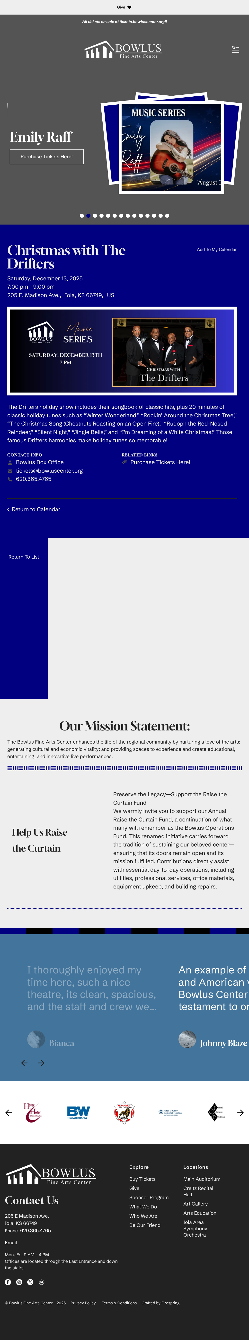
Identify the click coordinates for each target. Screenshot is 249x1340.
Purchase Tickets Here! (160, 462)
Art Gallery (195, 1204)
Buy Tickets (142, 1179)
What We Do (143, 1207)
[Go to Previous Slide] (24, 1062)
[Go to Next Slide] (41, 1062)
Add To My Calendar (217, 249)
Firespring (170, 1303)
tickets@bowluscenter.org (49, 470)
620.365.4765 (33, 479)
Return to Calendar (36, 509)
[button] (236, 50)
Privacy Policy (83, 1303)
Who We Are (143, 1216)
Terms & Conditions (119, 1303)
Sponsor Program (149, 1198)
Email (11, 1243)
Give (121, 7)
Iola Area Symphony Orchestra (195, 1228)
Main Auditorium (201, 1179)
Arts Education (199, 1213)
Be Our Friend (144, 1225)
